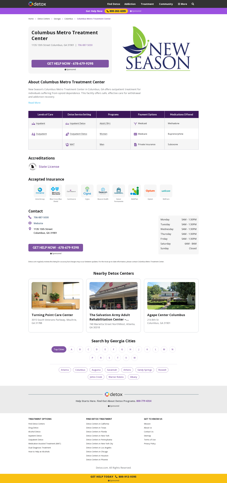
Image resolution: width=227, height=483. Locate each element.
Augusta (96, 369)
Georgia (57, 18)
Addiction (130, 4)
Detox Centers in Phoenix (97, 459)
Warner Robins (116, 377)
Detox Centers (44, 18)
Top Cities (59, 349)
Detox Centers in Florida (96, 431)
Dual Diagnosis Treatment (39, 447)
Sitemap (147, 435)
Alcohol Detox (34, 431)
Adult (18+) (105, 123)
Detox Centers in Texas (96, 427)
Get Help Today (113, 476)
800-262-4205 (118, 11)
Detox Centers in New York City (99, 443)
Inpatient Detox (77, 123)
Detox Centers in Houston (97, 455)
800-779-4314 (143, 401)
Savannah (112, 369)
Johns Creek (96, 377)
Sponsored (136, 11)
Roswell (162, 369)
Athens (127, 369)
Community (166, 4)
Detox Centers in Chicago (97, 451)
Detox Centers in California (97, 423)
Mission (147, 423)
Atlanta (65, 369)
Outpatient (41, 133)
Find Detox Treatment (99, 419)
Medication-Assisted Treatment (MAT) (44, 443)
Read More (34, 102)
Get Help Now (94, 11)
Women (103, 133)
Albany (133, 377)
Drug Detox (33, 427)
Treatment (147, 4)
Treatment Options (39, 419)
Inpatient (40, 123)
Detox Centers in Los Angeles (98, 447)
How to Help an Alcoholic (39, 451)
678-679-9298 (70, 63)
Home (31, 18)
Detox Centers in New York (97, 435)
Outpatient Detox (78, 133)
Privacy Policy (150, 443)
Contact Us (148, 431)
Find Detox (113, 4)
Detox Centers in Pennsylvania (99, 439)
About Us (148, 427)
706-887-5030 (85, 45)
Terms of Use (150, 439)
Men (102, 144)
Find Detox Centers (36, 423)
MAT (72, 144)
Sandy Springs (145, 369)
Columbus (69, 18)
